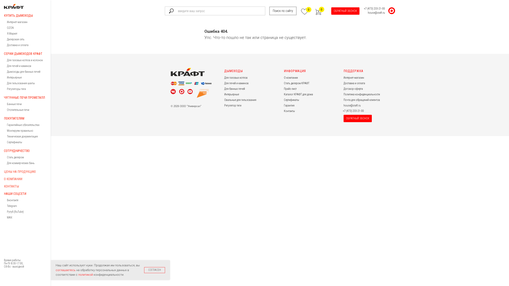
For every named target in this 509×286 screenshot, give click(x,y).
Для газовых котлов (236, 77)
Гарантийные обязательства (23, 125)
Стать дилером (15, 157)
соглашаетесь (66, 270)
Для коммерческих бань (21, 163)
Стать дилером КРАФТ (296, 83)
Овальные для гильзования (240, 99)
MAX (9, 217)
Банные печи (14, 104)
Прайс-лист (290, 88)
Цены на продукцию (20, 172)
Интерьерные (14, 77)
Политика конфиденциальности (362, 94)
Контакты (11, 186)
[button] (345, 11)
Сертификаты (14, 142)
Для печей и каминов (19, 66)
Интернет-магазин (17, 22)
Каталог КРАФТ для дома (298, 94)
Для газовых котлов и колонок (25, 60)
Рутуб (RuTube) (15, 211)
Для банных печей (234, 88)
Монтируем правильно (20, 130)
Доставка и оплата (17, 45)
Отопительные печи (18, 109)
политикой (86, 274)
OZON (10, 27)
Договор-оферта (353, 88)
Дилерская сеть (15, 39)
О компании (13, 179)
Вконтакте (12, 200)
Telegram (12, 206)
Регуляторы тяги (16, 89)
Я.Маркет (12, 33)
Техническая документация (22, 136)
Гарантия (289, 105)
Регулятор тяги (232, 105)
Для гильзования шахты (21, 83)
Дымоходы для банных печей (23, 71)
